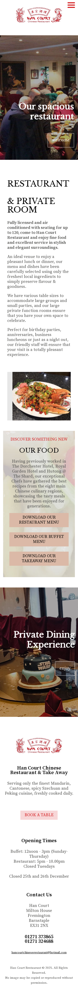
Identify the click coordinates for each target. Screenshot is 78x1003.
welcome (61, 140)
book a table (39, 815)
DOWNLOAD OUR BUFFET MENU (39, 539)
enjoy (65, 668)
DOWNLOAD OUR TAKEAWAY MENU (39, 558)
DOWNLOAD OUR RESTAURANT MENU (39, 520)
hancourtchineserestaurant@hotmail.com (39, 952)
